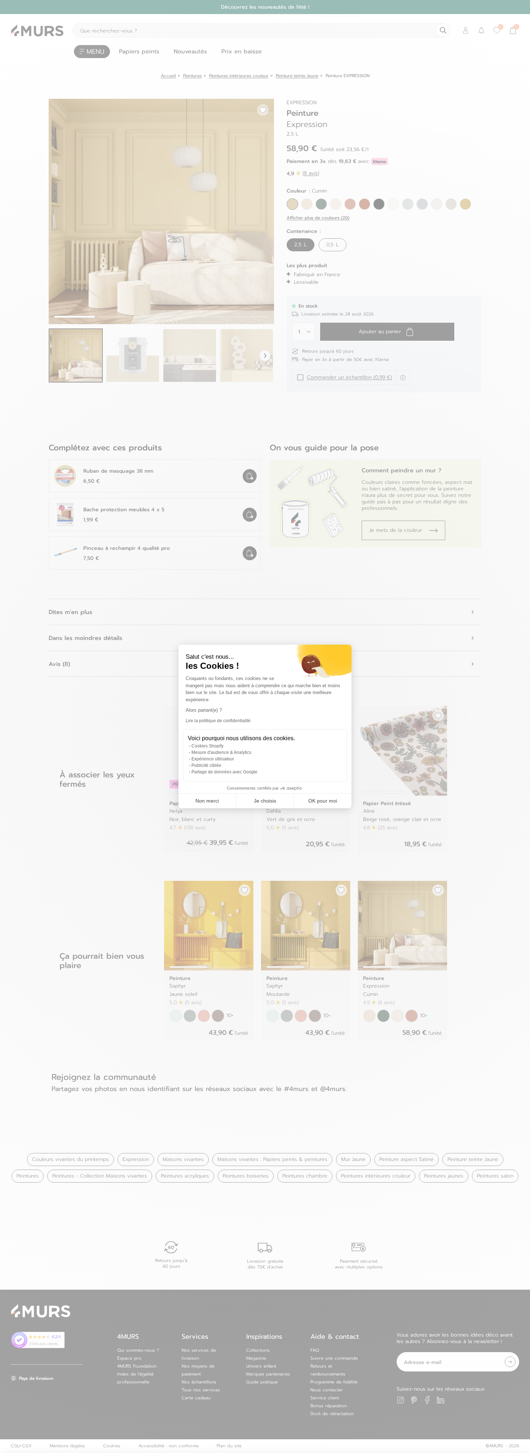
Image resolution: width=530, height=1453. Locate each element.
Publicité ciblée (206, 765)
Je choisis (265, 801)
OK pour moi (322, 801)
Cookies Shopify (207, 745)
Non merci (207, 801)
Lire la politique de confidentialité (218, 720)
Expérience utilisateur (212, 758)
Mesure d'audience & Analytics (221, 752)
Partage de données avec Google (224, 771)
